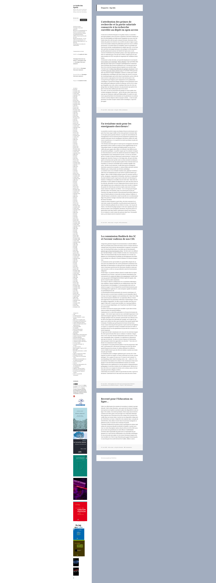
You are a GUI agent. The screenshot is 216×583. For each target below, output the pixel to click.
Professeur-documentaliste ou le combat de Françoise (118, 384)
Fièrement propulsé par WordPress (108, 458)
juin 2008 (75, 246)
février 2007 (75, 267)
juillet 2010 (75, 212)
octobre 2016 (76, 126)
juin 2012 (75, 181)
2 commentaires (123, 222)
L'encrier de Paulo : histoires (79, 340)
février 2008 (75, 251)
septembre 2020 (76, 95)
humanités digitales (77, 337)
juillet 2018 (75, 113)
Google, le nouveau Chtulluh (79, 336)
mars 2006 (75, 281)
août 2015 (75, 138)
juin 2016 (75, 130)
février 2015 (75, 146)
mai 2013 (75, 169)
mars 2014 (75, 158)
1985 (74, 314)
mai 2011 (75, 199)
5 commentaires (128, 447)
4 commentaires (129, 385)
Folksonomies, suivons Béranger (80, 334)
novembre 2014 (76, 150)
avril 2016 (75, 131)
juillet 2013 (75, 166)
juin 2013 (75, 168)
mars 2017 (75, 120)
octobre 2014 (76, 151)
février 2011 (75, 203)
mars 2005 (75, 290)
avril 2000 (75, 304)
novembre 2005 (76, 286)
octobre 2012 (76, 177)
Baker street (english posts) (79, 319)
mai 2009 (75, 231)
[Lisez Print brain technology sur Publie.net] (73, 577)
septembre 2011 (76, 193)
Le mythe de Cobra (82, 54)
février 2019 (75, 107)
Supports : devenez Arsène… (79, 368)
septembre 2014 (76, 153)
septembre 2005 (76, 288)
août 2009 (75, 227)
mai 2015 (75, 142)
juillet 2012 (75, 180)
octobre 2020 (76, 93)
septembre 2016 (76, 127)
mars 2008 (75, 250)
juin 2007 (75, 262)
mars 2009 (75, 234)
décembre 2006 (76, 270)
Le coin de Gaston (77, 346)
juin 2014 (75, 155)
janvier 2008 (76, 253)
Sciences (75, 363)
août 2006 (75, 276)
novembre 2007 (76, 255)
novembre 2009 (76, 223)
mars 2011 (75, 201)
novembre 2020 (76, 92)
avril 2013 (75, 170)
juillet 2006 (75, 277)
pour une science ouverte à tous (115, 70)
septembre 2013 (76, 163)
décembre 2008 (76, 238)
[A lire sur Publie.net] (76, 571)
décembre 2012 (76, 174)
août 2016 (75, 128)
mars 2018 (75, 115)
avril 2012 (75, 184)
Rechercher (76, 18)
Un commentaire (123, 110)
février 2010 (75, 219)
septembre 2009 (76, 226)
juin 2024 (75, 89)
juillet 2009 (75, 228)
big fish (117, 110)
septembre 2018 (76, 111)
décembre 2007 (76, 254)
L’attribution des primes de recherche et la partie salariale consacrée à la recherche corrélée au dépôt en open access (119, 25)
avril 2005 (75, 289)
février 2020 (75, 100)
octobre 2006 (76, 273)
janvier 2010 (76, 220)
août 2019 (75, 105)
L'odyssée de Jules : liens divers (80, 341)
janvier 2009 (76, 236)
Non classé (75, 349)
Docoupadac (75, 328)
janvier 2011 (76, 204)
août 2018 (75, 112)
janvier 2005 (76, 293)
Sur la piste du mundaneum (79, 369)
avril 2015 (75, 143)
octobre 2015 (76, 136)
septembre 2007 (76, 258)
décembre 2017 (76, 118)
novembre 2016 (76, 124)
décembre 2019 (76, 101)
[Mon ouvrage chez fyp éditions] (79, 548)
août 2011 (75, 195)
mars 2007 (75, 266)
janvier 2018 (76, 116)
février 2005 (75, 292)
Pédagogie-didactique (78, 355)
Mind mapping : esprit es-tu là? (80, 348)
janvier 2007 (76, 269)
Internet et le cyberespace (78, 338)
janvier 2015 (76, 147)
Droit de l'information (78, 329)
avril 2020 (75, 99)
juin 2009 (75, 230)
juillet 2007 (75, 261)
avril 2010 (75, 216)
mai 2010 (75, 215)
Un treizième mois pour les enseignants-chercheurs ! (116, 125)
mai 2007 (75, 263)
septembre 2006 (76, 274)
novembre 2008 (76, 239)
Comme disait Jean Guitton (79, 322)
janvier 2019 (76, 108)
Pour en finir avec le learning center (121, 383)
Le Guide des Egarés (78, 6)
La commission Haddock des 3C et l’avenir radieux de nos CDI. (118, 237)
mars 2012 (75, 185)
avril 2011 (75, 200)
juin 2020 (75, 97)
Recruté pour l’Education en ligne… (117, 400)
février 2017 (75, 122)
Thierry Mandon (122, 61)
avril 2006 (75, 280)
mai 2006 (75, 278)
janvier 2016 (76, 134)
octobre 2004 (76, 296)
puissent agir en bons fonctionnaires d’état (112, 251)
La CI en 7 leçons (76, 342)
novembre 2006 (76, 272)
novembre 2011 (76, 190)
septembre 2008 (76, 242)
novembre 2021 (76, 91)
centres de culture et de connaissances (120, 276)
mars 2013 (75, 172)
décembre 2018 (76, 109)
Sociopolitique (76, 367)
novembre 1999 (76, 307)
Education (75, 333)
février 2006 (75, 282)
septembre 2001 (76, 300)
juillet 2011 (75, 196)
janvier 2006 (76, 284)
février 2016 (75, 132)
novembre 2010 (76, 207)
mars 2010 (75, 217)
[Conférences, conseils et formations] (80, 402)
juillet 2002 (75, 297)
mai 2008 (75, 247)
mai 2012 (75, 182)
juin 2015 (75, 140)
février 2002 (75, 299)
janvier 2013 (76, 173)
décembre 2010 (76, 205)
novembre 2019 (76, 103)
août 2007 (75, 259)
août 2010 (75, 211)
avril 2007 (75, 265)
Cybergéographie (77, 326)
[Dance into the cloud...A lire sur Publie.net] (76, 562)
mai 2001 (75, 301)
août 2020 (75, 96)
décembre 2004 (76, 294)
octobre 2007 (76, 257)
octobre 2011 (76, 192)
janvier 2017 (76, 123)
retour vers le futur (77, 361)
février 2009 (75, 235)
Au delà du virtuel (77, 315)
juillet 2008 (75, 244)
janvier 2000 (76, 305)
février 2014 (75, 159)
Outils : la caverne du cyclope (79, 353)
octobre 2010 (76, 208)
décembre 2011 (76, 189)
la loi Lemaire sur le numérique (109, 61)
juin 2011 (75, 197)
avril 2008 (75, 249)
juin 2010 (75, 213)
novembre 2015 (76, 135)
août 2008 (75, 243)
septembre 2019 (76, 104)
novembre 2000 (76, 303)
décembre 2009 (76, 222)
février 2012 (75, 186)
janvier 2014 (76, 161)
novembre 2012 (76, 176)
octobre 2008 (76, 240)
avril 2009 (75, 232)
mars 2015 (75, 145)
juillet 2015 (75, 139)
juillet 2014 (75, 154)
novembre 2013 (76, 162)
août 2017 (75, 119)
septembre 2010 (76, 209)
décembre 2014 (76, 149)
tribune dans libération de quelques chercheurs (122, 69)
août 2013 (75, 165)
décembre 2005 (76, 285)
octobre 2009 (76, 224)
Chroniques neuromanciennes (79, 321)
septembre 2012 (76, 178)
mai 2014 (75, 157)
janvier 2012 (76, 188)
